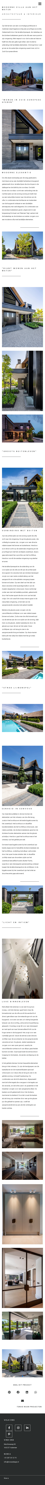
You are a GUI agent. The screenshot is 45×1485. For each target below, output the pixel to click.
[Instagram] (18, 1428)
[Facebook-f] (9, 1428)
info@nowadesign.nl (11, 1462)
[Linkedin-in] (27, 1428)
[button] (39, 1363)
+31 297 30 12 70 (10, 1458)
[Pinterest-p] (9, 1434)
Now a (6, 1478)
